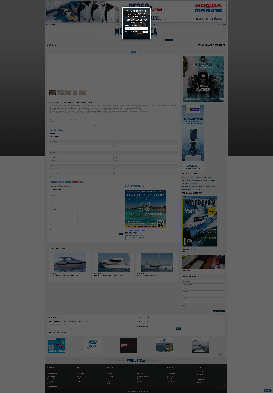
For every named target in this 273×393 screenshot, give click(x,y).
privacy (135, 31)
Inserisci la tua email (131, 25)
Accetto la (131, 31)
